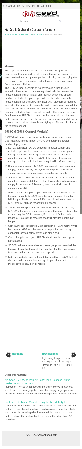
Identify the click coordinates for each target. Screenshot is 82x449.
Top (33, 6)
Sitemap (40, 6)
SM (23, 6)
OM (18, 6)
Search (49, 6)
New (28, 6)
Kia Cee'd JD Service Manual (18, 34)
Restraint (37, 34)
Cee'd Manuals (9, 6)
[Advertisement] (41, 51)
